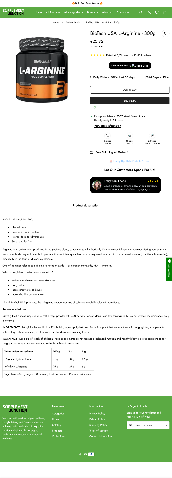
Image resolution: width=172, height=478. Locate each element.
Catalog (56, 425)
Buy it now (130, 101)
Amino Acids (73, 22)
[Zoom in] (75, 37)
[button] (164, 12)
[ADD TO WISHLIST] (94, 107)
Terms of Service (98, 431)
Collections (58, 436)
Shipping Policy (98, 425)
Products (57, 431)
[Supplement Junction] (13, 12)
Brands (91, 12)
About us (107, 12)
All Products (53, 12)
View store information (107, 126)
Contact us (123, 12)
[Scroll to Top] (165, 460)
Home (38, 12)
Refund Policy (97, 419)
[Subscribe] (165, 425)
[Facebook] (80, 454)
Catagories (58, 413)
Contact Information (100, 436)
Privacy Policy (97, 413)
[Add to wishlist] (165, 33)
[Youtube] (85, 454)
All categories (72, 12)
